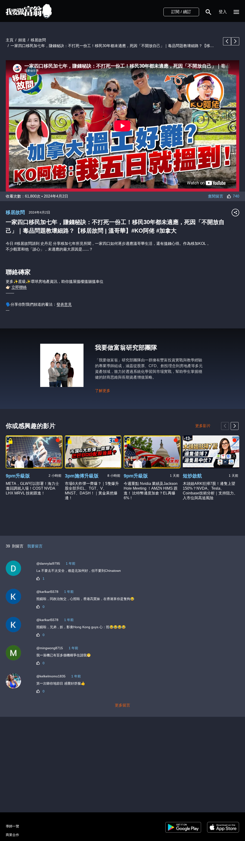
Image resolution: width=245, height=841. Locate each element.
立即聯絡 (19, 287)
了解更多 (102, 391)
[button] (208, 11)
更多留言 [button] (122, 705)
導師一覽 (12, 826)
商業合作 (12, 835)
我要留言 (35, 546)
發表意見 (64, 304)
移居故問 (15, 212)
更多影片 (203, 426)
